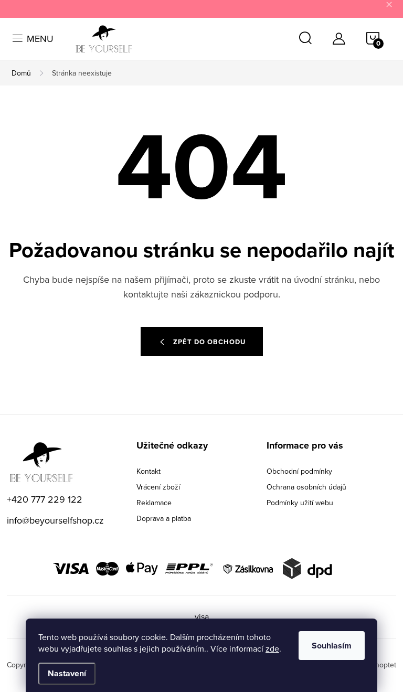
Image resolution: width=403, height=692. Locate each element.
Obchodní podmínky (299, 471)
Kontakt (148, 471)
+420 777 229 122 (44, 499)
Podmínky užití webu (300, 502)
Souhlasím (332, 646)
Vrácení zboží (158, 487)
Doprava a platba (163, 518)
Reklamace (154, 502)
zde (272, 648)
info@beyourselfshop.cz (55, 520)
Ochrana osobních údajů (306, 487)
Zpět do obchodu (209, 342)
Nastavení (67, 673)
